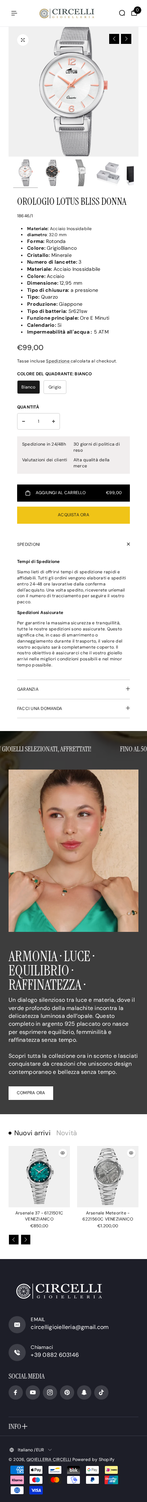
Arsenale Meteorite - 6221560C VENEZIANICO (107, 1216)
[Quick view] (63, 1153)
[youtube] (33, 1392)
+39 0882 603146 (55, 1355)
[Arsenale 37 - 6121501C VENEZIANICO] (39, 1176)
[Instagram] (50, 1392)
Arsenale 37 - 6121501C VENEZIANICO (39, 1216)
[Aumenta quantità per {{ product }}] (53, 421)
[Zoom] (23, 40)
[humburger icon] (14, 13)
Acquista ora (73, 515)
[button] (114, 39)
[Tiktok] (101, 1392)
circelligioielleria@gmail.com (69, 1327)
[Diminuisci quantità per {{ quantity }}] (23, 421)
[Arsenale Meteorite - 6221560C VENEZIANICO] (107, 1176)
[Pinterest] (67, 1392)
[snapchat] (84, 1392)
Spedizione (58, 361)
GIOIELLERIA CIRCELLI (48, 1459)
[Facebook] (16, 1392)
